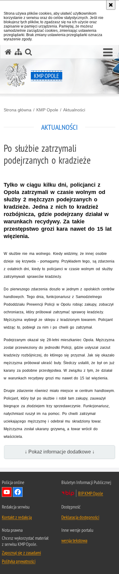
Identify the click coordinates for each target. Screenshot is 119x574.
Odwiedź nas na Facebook (18, 492)
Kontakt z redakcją (17, 517)
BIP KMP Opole (90, 493)
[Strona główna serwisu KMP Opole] (8, 52)
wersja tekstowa (74, 540)
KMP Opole (47, 109)
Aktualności (74, 109)
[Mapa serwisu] (18, 52)
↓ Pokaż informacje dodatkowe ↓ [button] (60, 451)
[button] (108, 52)
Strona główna (17, 109)
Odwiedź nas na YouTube (7, 492)
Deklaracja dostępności (80, 517)
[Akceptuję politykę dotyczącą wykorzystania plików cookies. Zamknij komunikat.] (110, 5)
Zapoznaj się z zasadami (21, 553)
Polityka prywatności (18, 561)
